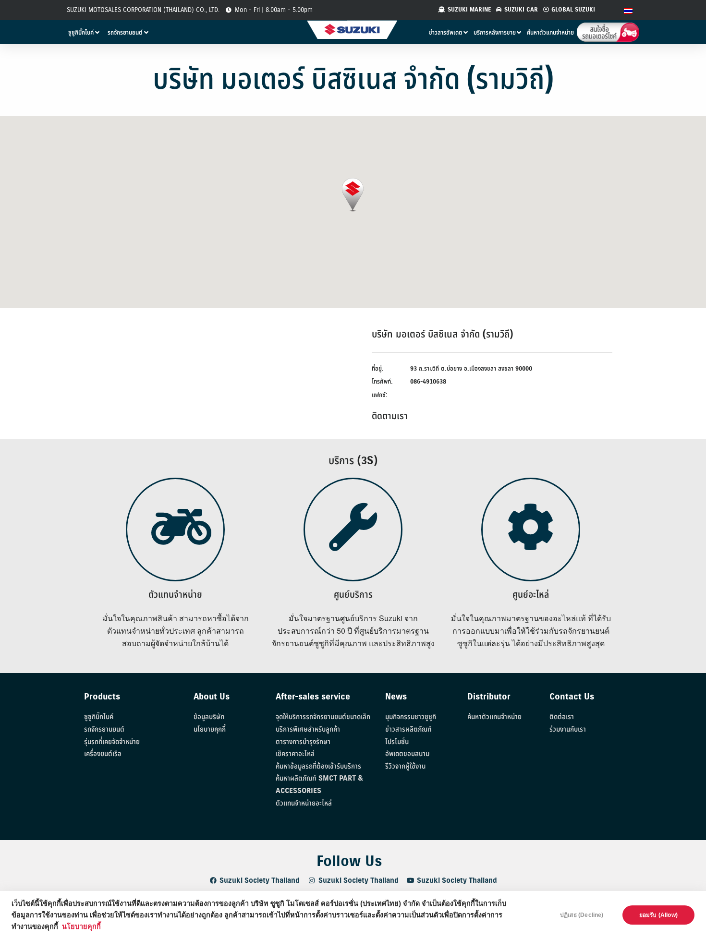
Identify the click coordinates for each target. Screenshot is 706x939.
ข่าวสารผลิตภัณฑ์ (408, 729)
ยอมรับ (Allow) (658, 915)
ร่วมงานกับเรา (567, 729)
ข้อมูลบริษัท (209, 717)
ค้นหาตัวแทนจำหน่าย (494, 717)
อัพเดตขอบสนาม (407, 754)
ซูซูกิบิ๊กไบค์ (98, 717)
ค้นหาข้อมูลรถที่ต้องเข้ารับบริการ (318, 766)
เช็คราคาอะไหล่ (295, 754)
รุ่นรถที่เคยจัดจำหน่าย (112, 742)
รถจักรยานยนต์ (104, 729)
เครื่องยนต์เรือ (103, 754)
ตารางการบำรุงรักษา (303, 742)
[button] (353, 195)
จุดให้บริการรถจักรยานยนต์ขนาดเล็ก (323, 717)
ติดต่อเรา (561, 717)
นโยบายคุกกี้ (81, 926)
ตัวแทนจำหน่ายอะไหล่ (304, 803)
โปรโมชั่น (397, 742)
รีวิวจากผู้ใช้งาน (405, 766)
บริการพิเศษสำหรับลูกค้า (308, 729)
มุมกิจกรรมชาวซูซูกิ (410, 717)
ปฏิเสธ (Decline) (582, 915)
